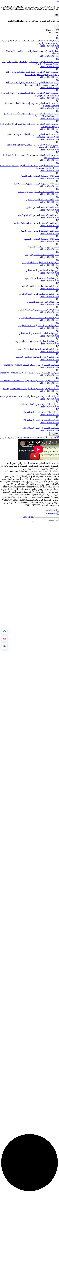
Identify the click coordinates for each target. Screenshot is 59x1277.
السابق (54, 510)
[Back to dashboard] (57, 2)
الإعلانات (51, 437)
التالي (48, 510)
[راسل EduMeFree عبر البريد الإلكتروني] (4, 638)
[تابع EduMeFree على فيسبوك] (4, 631)
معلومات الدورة (7, 437)
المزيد (52, 434)
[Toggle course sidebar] (56, 15)
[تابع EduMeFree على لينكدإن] (4, 646)
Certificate (31, 437)
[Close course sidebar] (56, 27)
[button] (29, 34)
